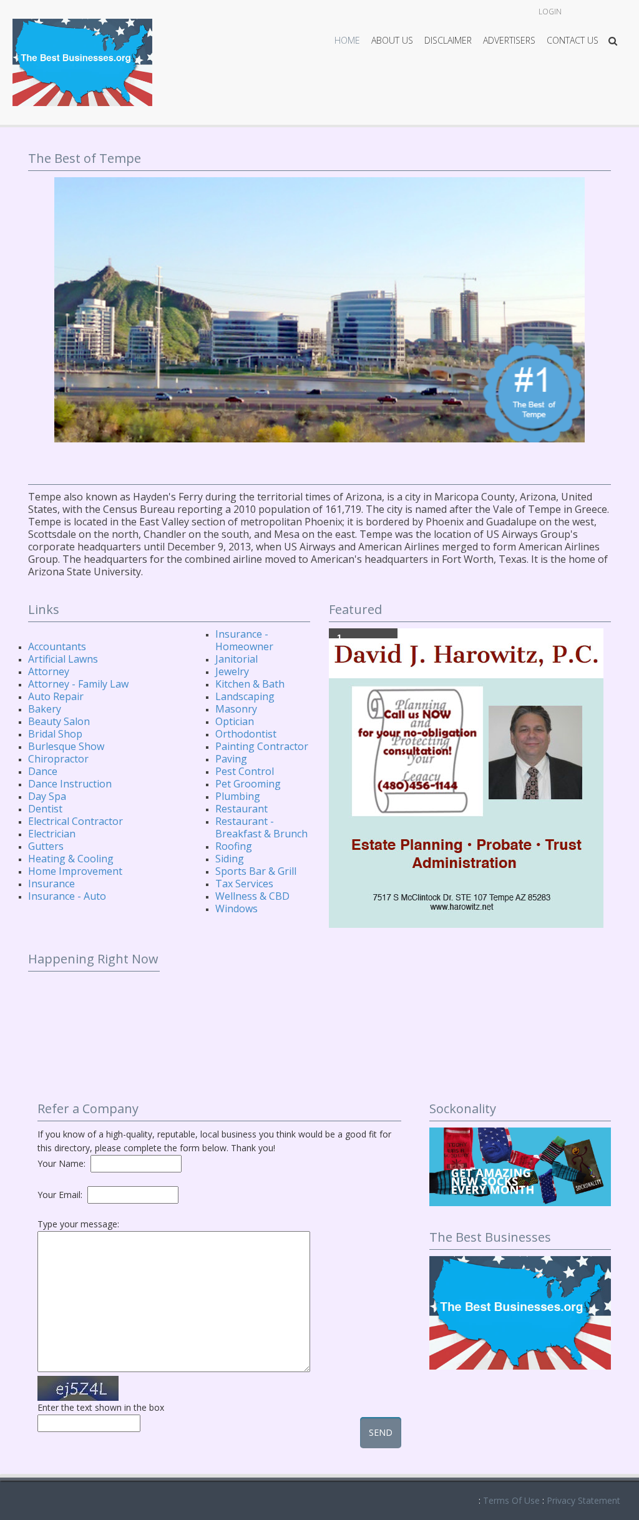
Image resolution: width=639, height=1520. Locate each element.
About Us (392, 40)
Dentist (45, 809)
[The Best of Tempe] (82, 61)
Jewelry (232, 671)
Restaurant (241, 809)
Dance (42, 771)
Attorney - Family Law (78, 684)
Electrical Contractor (75, 821)
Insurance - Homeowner (244, 640)
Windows (236, 908)
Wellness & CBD (252, 896)
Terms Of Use (511, 1500)
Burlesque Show (66, 746)
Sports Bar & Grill (255, 871)
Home (347, 40)
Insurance (51, 883)
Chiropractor (58, 759)
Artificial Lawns (63, 659)
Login (550, 11)
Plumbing (237, 796)
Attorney (48, 671)
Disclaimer (448, 40)
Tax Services (244, 883)
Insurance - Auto (67, 896)
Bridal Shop (55, 734)
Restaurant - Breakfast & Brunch (261, 827)
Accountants (57, 646)
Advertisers (509, 40)
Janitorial (236, 659)
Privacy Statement (583, 1500)
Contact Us (572, 40)
